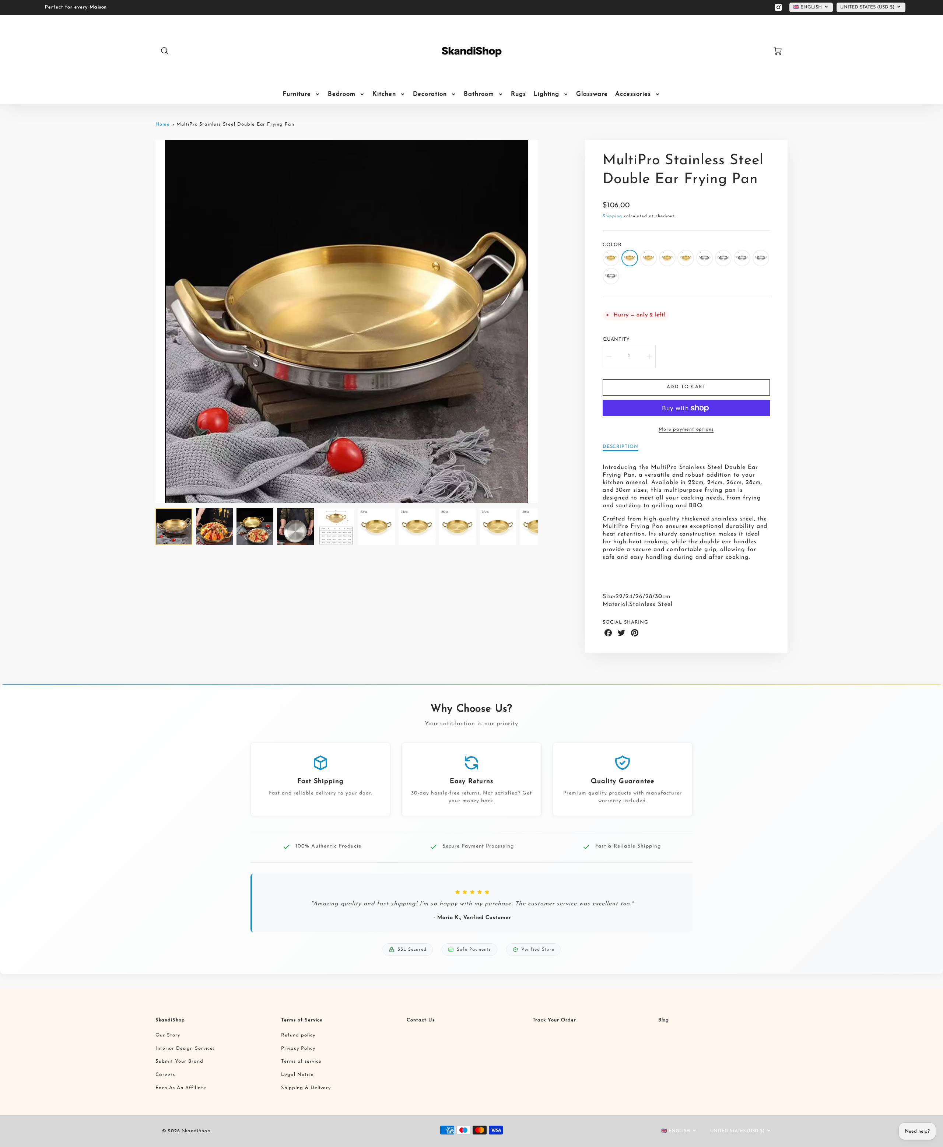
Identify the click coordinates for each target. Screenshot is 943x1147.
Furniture (297, 94)
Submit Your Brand (179, 1061)
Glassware (592, 94)
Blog (663, 1020)
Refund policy (298, 1035)
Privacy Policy (298, 1048)
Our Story (167, 1035)
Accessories (633, 94)
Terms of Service (301, 1020)
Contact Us (421, 1020)
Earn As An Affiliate (180, 1087)
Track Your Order (554, 1020)
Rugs (518, 94)
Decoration (430, 94)
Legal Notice (297, 1074)
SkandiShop (170, 1020)
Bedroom (341, 94)
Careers (165, 1074)
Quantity (616, 339)
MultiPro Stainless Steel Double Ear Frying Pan (235, 124)
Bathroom (479, 94)
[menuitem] (301, 94)
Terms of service (301, 1061)
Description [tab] (621, 446)
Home (162, 124)
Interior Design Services (185, 1048)
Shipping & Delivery (305, 1087)
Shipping (613, 216)
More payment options (686, 429)
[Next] (543, 321)
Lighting (546, 94)
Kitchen (384, 94)
